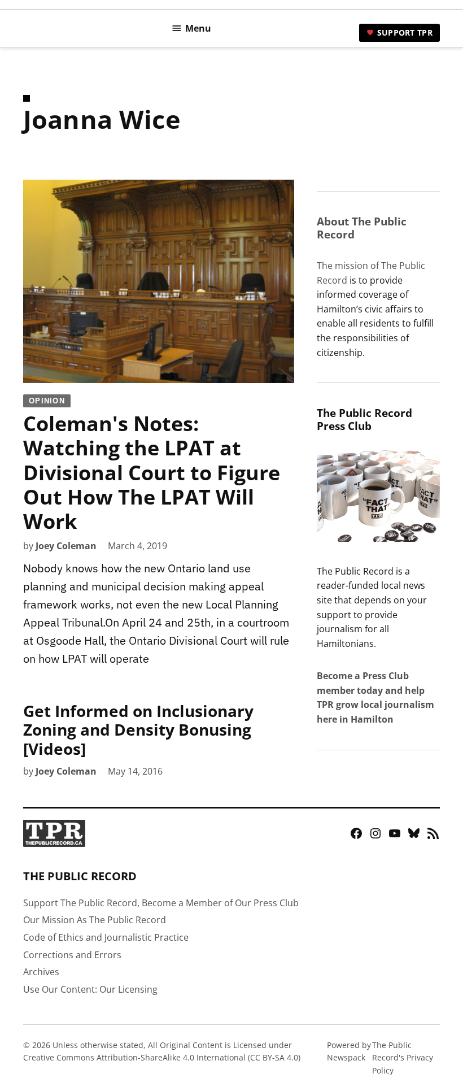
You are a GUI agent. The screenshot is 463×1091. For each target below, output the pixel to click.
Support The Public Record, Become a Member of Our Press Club (161, 903)
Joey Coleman (66, 546)
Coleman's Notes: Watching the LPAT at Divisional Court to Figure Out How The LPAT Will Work (151, 466)
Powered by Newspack (349, 1051)
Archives (41, 972)
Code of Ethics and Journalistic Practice (106, 937)
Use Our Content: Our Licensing (90, 989)
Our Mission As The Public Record (94, 920)
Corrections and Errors (72, 955)
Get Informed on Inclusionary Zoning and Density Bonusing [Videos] (138, 729)
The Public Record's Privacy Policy (402, 1058)
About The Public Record (362, 228)
